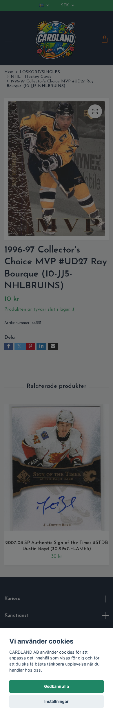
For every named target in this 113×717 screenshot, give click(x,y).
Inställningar (56, 701)
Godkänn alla (56, 686)
